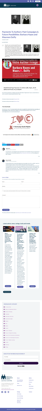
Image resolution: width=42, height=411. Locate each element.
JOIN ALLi (37, 1)
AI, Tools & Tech (8, 306)
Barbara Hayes (16, 101)
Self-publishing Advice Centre (20, 381)
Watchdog (7, 344)
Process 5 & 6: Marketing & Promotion (12, 337)
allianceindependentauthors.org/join (7, 389)
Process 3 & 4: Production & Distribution (12, 335)
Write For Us (19, 385)
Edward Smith (8, 160)
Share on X (36, 89)
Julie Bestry (8, 148)
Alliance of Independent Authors (10, 309)
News (6, 323)
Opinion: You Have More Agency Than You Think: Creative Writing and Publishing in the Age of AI (32, 238)
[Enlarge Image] (21, 19)
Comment (4, 195)
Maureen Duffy (16, 99)
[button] (4, 145)
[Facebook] (30, 1)
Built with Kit (21, 366)
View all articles (7, 291)
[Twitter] (28, 1)
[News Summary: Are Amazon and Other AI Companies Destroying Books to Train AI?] (8, 231)
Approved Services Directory (19, 401)
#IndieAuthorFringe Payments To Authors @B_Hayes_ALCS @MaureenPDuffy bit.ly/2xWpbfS (20, 88)
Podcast (6, 328)
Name (3, 181)
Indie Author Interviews (9, 316)
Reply (39, 156)
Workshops (31, 386)
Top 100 (6, 342)
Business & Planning (8, 311)
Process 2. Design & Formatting (10, 332)
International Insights (9, 318)
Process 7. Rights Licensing (10, 339)
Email (22, 181)
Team (18, 383)
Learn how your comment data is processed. (23, 212)
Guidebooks (31, 380)
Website (3, 186)
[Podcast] (33, 1)
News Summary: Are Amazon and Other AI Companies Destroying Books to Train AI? (8, 238)
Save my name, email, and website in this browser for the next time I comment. (17, 190)
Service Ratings (20, 395)
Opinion (6, 325)
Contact (30, 391)
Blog (30, 384)
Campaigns (7, 314)
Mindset (6, 321)
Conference (31, 388)
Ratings (18, 391)
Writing (6, 347)
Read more (8, 286)
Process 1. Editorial (8, 330)
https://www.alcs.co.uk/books (25, 152)
